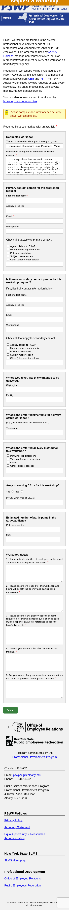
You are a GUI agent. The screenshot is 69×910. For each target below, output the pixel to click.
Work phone (12, 226)
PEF (42, 78)
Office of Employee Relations (22, 878)
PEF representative (20, 253)
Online (13, 462)
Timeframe (12, 428)
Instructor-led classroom (23, 455)
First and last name (17, 195)
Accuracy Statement (17, 827)
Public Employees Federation (22, 885)
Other (24, 259)
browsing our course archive (20, 101)
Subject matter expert (21, 256)
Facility (10, 395)
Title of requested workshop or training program (31, 141)
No (18, 491)
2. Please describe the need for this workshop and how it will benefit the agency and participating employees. (32, 588)
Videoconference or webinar (25, 459)
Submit (10, 710)
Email (10, 216)
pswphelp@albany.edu (27, 775)
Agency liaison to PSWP (23, 246)
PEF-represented (15, 525)
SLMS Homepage (15, 860)
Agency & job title (15, 206)
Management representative (25, 249)
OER (31, 78)
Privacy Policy (13, 820)
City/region (12, 385)
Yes (8, 491)
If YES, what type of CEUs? (20, 497)
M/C (8, 535)
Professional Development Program (34, 757)
